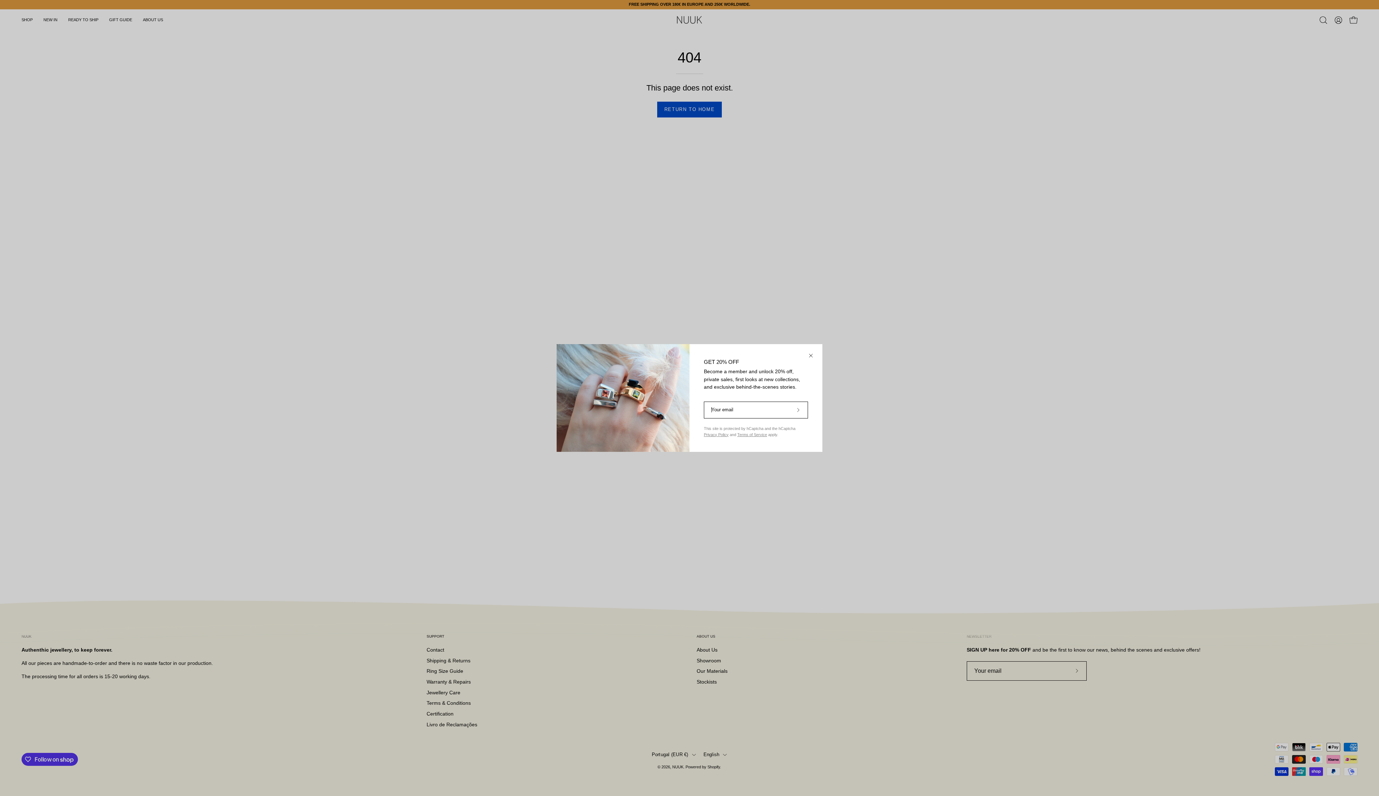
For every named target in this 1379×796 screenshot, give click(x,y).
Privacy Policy (716, 434)
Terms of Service (752, 434)
